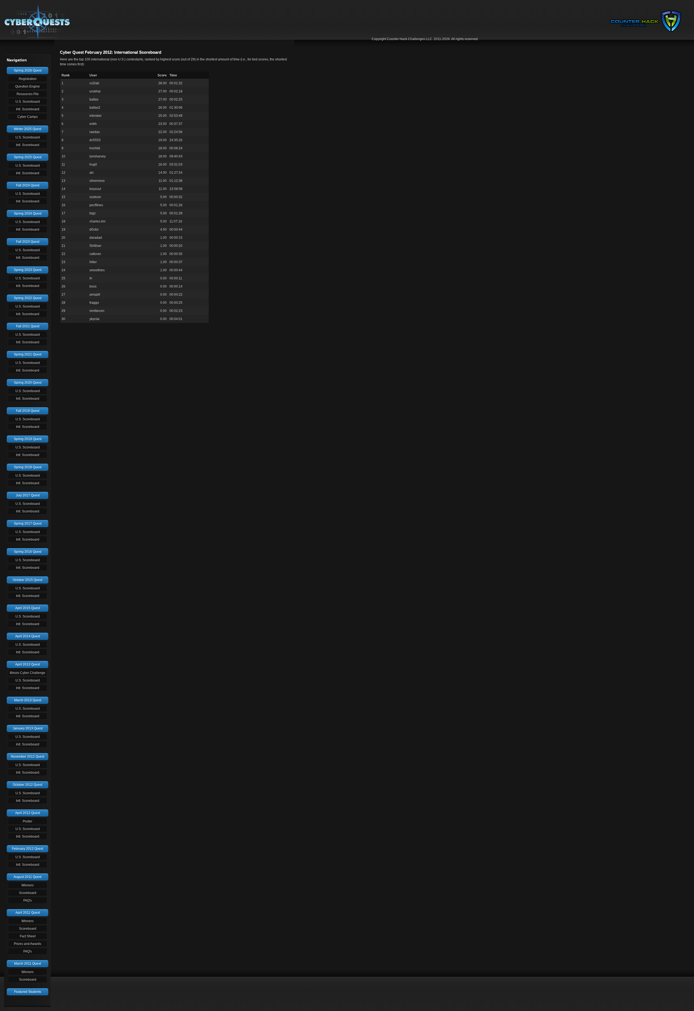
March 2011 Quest (27, 963)
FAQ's (27, 900)
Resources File (28, 94)
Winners (27, 885)
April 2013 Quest (27, 664)
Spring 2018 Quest (27, 467)
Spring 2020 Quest (27, 383)
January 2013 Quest (28, 728)
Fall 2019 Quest (27, 411)
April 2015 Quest (27, 608)
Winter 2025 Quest (27, 129)
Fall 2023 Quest (27, 242)
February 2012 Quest (27, 849)
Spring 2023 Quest (27, 270)
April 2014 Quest (27, 636)
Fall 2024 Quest (27, 185)
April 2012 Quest (27, 813)
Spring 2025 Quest (27, 157)
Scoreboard (27, 893)
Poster (27, 821)
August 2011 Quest (27, 877)
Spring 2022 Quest (27, 298)
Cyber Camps (27, 117)
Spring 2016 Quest (27, 552)
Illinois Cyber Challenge (27, 673)
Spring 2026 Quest (27, 70)
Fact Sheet (28, 936)
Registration (28, 79)
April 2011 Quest (27, 913)
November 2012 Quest (27, 756)
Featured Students (27, 992)
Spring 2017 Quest (27, 523)
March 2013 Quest (27, 700)
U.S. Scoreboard (27, 102)
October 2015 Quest (27, 580)
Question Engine (27, 86)
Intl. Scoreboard (27, 109)
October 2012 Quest (27, 785)
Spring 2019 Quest (27, 439)
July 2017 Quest (28, 495)
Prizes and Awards (27, 944)
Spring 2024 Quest (27, 213)
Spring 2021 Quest (27, 354)
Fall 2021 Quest (27, 326)
